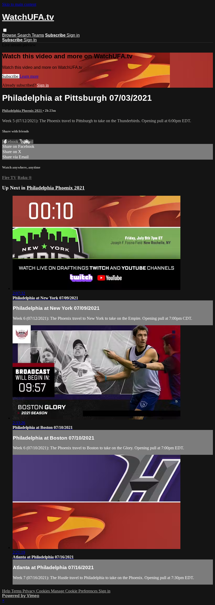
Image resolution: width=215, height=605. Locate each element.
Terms (17, 591)
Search (24, 35)
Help (6, 591)
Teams (38, 35)
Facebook (10, 141)
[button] (5, 30)
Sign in (73, 35)
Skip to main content (19, 4)
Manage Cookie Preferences (75, 591)
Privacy (29, 591)
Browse (9, 35)
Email (28, 141)
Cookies (43, 591)
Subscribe (10, 76)
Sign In (30, 40)
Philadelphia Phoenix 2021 (22, 111)
